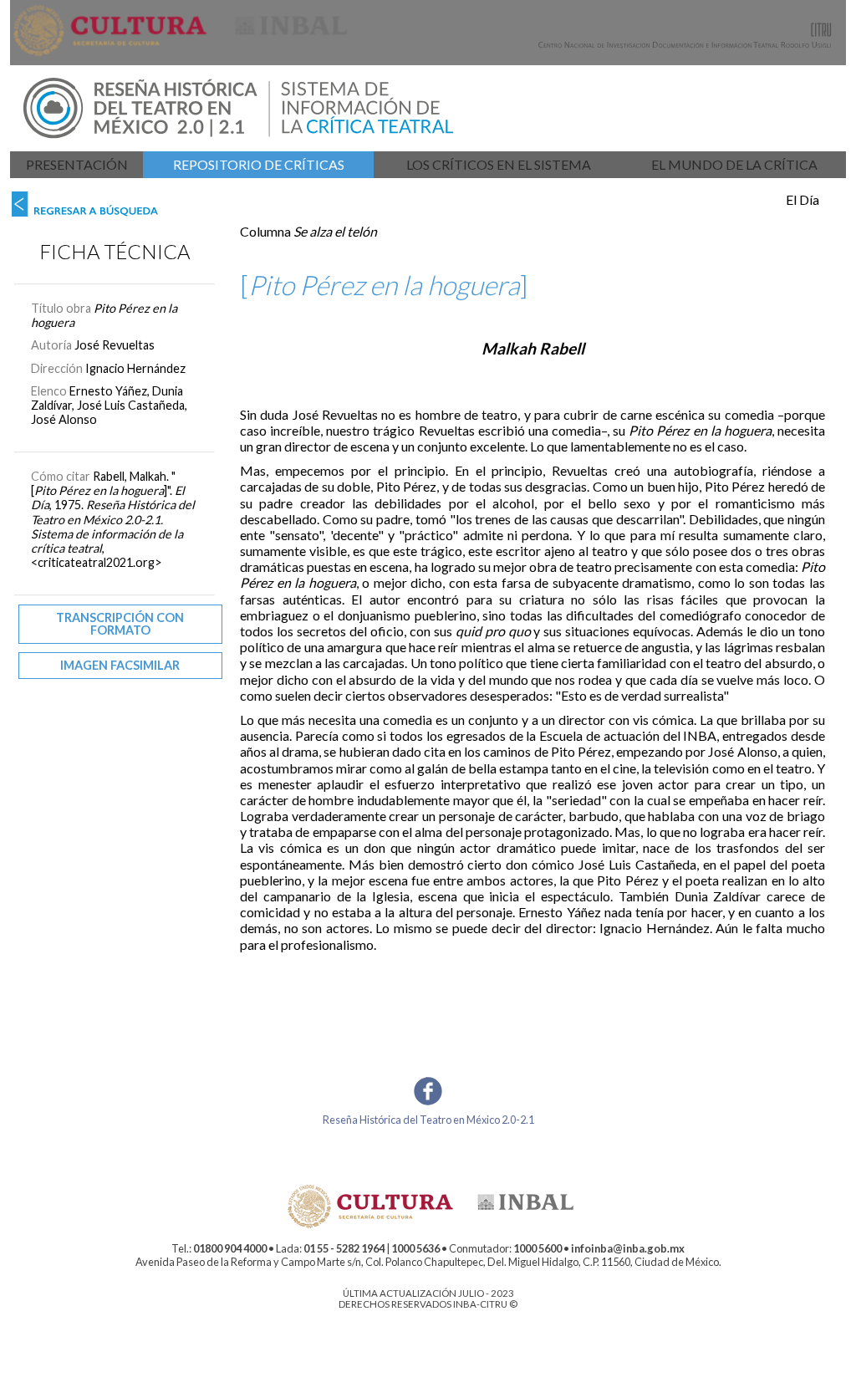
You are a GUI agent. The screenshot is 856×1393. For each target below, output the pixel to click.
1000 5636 (415, 1248)
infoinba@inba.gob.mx (628, 1248)
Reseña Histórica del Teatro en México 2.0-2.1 (428, 1119)
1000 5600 (537, 1248)
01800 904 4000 (230, 1248)
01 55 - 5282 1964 (344, 1248)
